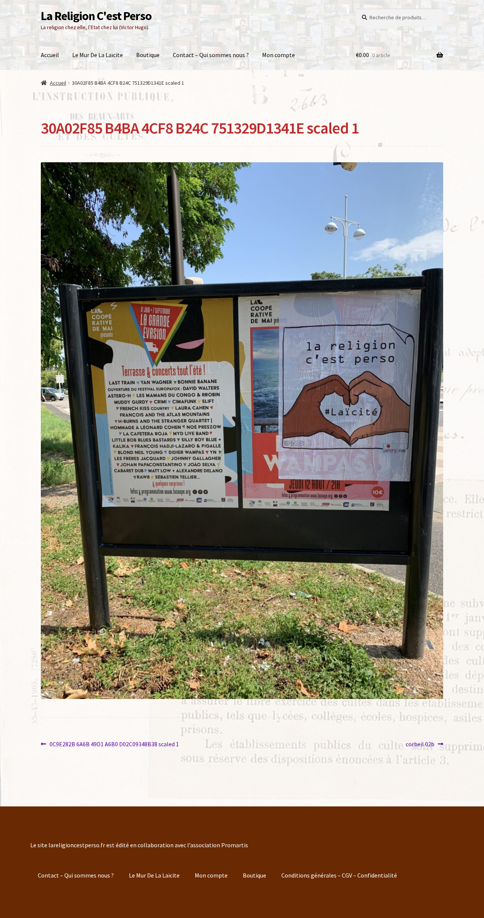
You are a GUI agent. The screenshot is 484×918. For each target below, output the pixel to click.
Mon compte (278, 55)
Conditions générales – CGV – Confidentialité (339, 875)
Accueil (50, 55)
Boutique (148, 55)
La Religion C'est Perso (96, 15)
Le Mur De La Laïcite (97, 55)
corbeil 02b (420, 743)
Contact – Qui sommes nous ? (211, 55)
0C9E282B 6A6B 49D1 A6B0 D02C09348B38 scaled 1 (114, 743)
